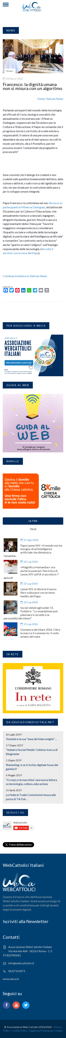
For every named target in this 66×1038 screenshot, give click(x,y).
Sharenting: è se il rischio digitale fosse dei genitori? (32, 767)
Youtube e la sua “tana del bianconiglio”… (31, 739)
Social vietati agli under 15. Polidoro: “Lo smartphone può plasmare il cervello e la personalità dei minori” (31, 613)
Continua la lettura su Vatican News (25, 276)
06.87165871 (16, 971)
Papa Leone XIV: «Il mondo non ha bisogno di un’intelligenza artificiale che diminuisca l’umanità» (33, 551)
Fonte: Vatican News (50, 98)
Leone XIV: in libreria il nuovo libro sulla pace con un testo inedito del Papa (38, 592)
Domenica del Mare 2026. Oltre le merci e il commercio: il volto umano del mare (40, 633)
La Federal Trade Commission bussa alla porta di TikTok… (31, 797)
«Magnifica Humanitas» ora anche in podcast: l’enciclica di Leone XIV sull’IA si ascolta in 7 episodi (31, 572)
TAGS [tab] (33, 529)
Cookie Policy (19, 1030)
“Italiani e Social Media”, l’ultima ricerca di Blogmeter (32, 752)
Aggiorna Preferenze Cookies (46, 1030)
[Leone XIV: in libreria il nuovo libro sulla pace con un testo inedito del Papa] (10, 588)
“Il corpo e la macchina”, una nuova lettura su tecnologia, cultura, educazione (31, 782)
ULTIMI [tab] (33, 520)
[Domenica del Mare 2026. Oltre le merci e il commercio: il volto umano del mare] (10, 629)
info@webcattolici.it (21, 963)
